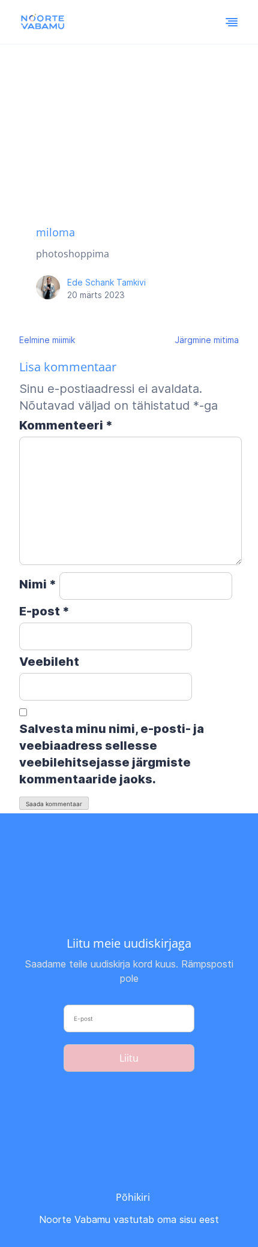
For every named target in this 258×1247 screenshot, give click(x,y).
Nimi (37, 584)
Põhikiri (133, 1197)
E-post (44, 611)
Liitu (129, 1058)
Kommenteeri (66, 425)
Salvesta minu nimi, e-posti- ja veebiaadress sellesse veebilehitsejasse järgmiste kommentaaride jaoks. (111, 754)
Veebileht (49, 661)
